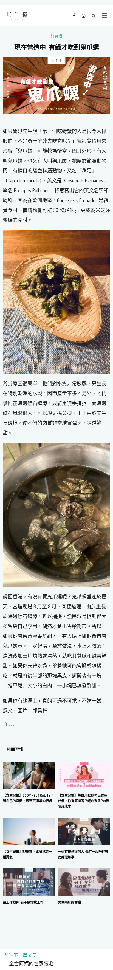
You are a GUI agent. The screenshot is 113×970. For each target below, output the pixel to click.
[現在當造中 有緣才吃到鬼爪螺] (56, 84)
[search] (94, 15)
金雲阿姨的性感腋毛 (28, 963)
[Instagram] (83, 15)
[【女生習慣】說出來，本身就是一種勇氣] (29, 830)
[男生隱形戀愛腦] (84, 881)
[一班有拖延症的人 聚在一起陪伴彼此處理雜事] (84, 830)
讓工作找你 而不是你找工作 (23, 902)
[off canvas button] (104, 15)
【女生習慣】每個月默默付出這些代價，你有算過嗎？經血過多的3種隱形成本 (83, 800)
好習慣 (56, 36)
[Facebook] (73, 15)
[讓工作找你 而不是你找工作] (29, 881)
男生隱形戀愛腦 (69, 902)
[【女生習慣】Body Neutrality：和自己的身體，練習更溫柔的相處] (29, 774)
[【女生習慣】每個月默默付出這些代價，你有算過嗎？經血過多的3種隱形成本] (84, 774)
